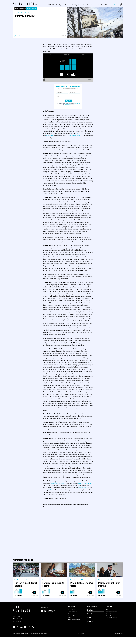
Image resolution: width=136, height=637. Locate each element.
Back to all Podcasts (20, 8)
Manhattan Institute (111, 611)
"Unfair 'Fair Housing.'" (57, 483)
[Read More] (95, 22)
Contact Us (90, 621)
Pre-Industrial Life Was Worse (81, 584)
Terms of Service (67, 104)
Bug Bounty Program (111, 617)
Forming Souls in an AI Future (53, 584)
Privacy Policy (77, 103)
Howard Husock (18, 13)
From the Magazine (73, 611)
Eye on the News (72, 610)
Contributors (90, 610)
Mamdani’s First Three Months (109, 584)
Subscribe (108, 5)
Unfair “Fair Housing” (24, 15)
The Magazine (76, 5)
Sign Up (68, 101)
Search (67, 5)
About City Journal (92, 607)
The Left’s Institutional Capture (25, 584)
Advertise (108, 610)
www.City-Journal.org (85, 483)
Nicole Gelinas (111, 580)
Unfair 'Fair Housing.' (75, 135)
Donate (116, 5)
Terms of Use (109, 615)
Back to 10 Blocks (31, 8)
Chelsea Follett (74, 580)
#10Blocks (51, 490)
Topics (93, 5)
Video (69, 617)
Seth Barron (17, 580)
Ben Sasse (44, 580)
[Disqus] (68, 532)
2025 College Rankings (55, 5)
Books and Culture (73, 615)
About (100, 5)
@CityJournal (82, 487)
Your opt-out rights (119, 633)
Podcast (17, 36)
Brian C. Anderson (27, 13)
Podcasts (85, 5)
